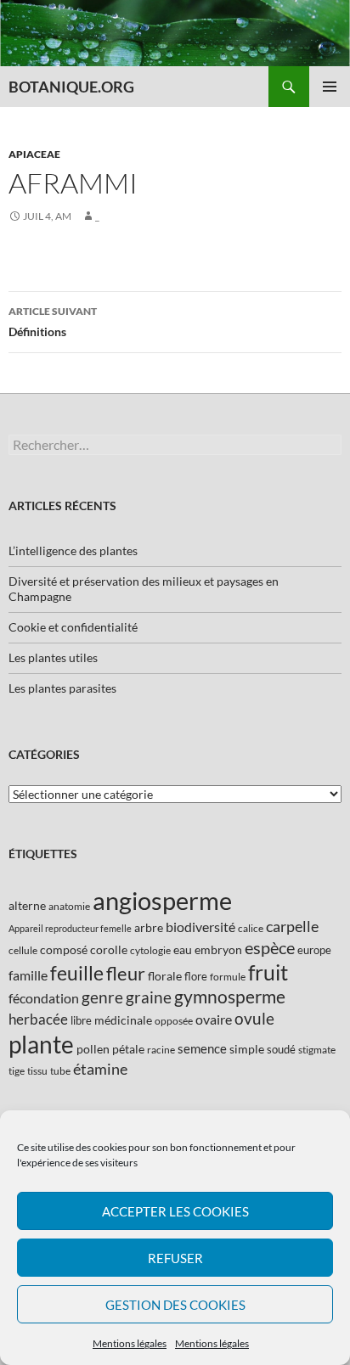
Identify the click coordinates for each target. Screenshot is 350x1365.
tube (60, 1070)
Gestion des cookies (175, 1304)
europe (314, 950)
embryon (218, 949)
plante (41, 1045)
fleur (125, 973)
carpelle (292, 926)
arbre (148, 927)
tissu (37, 1070)
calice (250, 928)
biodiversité (200, 926)
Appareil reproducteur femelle (70, 928)
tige (16, 1070)
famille (28, 975)
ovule (254, 1018)
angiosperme (162, 900)
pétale (128, 1049)
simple (246, 1049)
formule (228, 976)
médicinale (123, 1020)
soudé (281, 1049)
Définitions (52, 322)
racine (161, 1049)
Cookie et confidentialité (73, 627)
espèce (270, 947)
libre (81, 1020)
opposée (174, 1020)
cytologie (150, 950)
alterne (27, 905)
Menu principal (329, 86)
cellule (22, 950)
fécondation (43, 998)
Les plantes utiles (53, 657)
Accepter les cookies (175, 1211)
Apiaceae (34, 154)
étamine (100, 1068)
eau (182, 949)
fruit (268, 972)
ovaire (213, 1019)
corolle (108, 949)
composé (64, 949)
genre (102, 997)
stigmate (317, 1049)
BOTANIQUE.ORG (71, 86)
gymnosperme (229, 996)
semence (202, 1048)
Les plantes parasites (62, 688)
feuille (77, 973)
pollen (93, 1049)
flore (195, 976)
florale (165, 976)
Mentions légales (130, 1343)
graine (149, 997)
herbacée (38, 1019)
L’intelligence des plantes (73, 550)
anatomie (69, 906)
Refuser (175, 1258)
